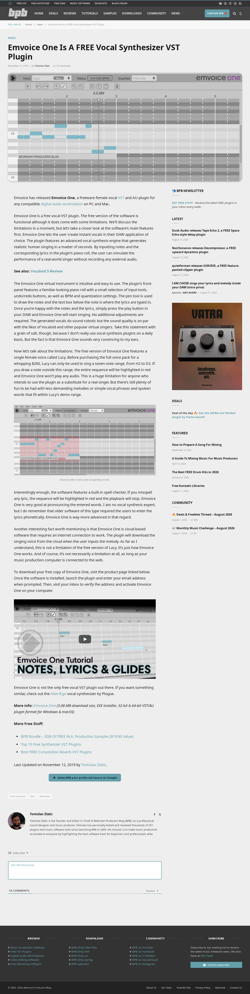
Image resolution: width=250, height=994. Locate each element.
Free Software (18, 796)
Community (156, 13)
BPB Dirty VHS (80, 951)
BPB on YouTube (142, 947)
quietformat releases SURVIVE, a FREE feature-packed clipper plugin (205, 268)
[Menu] (10, 3)
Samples (110, 13)
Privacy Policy (202, 987)
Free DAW (59, 3)
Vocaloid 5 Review (47, 271)
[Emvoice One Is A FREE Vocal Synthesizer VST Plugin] (125, 127)
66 (195, 533)
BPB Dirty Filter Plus (84, 947)
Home (38, 13)
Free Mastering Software (25, 964)
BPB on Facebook (143, 951)
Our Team (166, 987)
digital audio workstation (62, 203)
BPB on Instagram (143, 964)
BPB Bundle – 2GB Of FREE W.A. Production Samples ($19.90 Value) (77, 736)
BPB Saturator (80, 964)
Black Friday (119, 3)
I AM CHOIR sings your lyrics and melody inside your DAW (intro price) (206, 285)
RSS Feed (206, 955)
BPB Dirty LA (79, 955)
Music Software (80, 3)
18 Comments (63, 65)
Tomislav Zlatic (42, 65)
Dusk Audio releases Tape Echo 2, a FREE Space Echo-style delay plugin (205, 232)
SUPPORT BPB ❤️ (217, 13)
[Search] (234, 13)
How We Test (184, 987)
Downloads (132, 13)
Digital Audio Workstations (27, 955)
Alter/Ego (58, 693)
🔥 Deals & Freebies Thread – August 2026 (202, 514)
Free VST (22, 3)
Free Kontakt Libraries (188, 486)
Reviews (70, 13)
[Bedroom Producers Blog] (18, 13)
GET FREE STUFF (182, 203)
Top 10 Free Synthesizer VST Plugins (51, 744)
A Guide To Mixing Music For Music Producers (205, 458)
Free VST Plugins (20, 951)
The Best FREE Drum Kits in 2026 (195, 472)
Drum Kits (101, 3)
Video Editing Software (24, 959)
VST (121, 197)
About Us (151, 987)
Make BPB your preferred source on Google (87, 777)
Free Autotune (40, 3)
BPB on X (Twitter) (143, 955)
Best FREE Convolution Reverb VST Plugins (56, 751)
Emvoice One (44, 705)
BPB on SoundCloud (145, 959)
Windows (45, 796)
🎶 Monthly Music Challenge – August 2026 (203, 528)
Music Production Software (27, 947)
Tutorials (90, 13)
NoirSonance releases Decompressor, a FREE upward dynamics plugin (204, 250)
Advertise (220, 987)
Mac (32, 796)
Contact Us (236, 987)
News (175, 13)
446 (195, 519)
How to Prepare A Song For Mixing (197, 445)
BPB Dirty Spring (82, 959)
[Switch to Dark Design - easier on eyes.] (240, 13)
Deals (53, 13)
